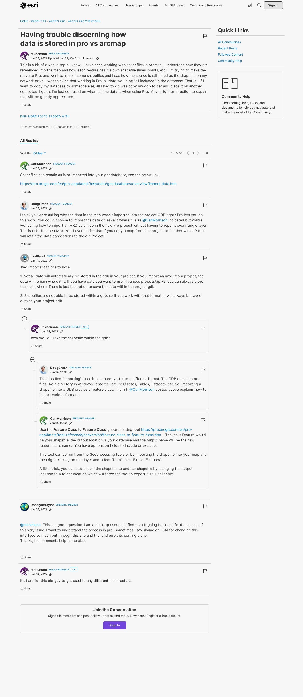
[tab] (29, 140)
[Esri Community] (29, 5)
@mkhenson (30, 524)
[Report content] (205, 36)
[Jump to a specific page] (205, 153)
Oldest (38, 153)
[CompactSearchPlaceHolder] (259, 5)
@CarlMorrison (154, 220)
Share (25, 105)
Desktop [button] (84, 126)
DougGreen (39, 204)
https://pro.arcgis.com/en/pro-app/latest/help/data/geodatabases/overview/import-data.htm (98, 183)
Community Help (230, 61)
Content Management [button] (35, 126)
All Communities (229, 42)
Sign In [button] (115, 625)
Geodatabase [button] (64, 126)
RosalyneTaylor (42, 505)
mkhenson (39, 54)
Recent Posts (227, 48)
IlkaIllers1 (38, 256)
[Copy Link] (97, 58)
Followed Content (230, 54)
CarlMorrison (41, 164)
